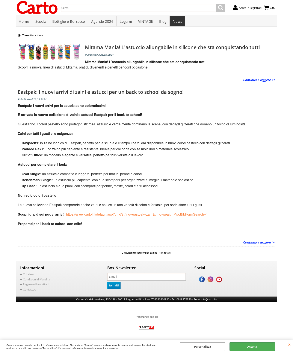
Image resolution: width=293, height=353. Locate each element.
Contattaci (29, 289)
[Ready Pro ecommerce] (146, 327)
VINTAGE (145, 21)
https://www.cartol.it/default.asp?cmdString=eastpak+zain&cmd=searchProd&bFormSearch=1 (136, 214)
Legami (126, 21)
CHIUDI (289, 344)
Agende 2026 (102, 21)
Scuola (40, 21)
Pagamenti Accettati (35, 284)
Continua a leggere (257, 80)
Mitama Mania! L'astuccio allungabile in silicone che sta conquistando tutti (172, 47)
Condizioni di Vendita (36, 279)
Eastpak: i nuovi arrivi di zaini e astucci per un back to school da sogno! (101, 91)
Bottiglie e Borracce (68, 21)
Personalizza (202, 346)
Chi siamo (29, 274)
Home (24, 21)
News (177, 21)
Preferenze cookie (146, 317)
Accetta (252, 346)
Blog (162, 21)
